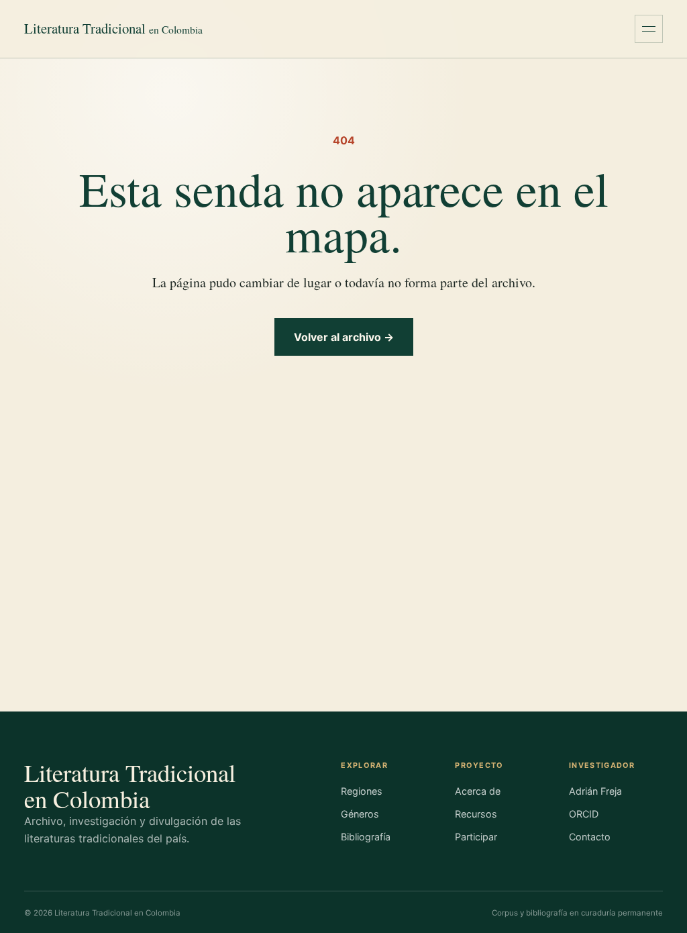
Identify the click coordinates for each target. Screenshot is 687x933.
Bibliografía (365, 836)
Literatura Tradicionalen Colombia (129, 785)
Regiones (361, 791)
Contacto (590, 836)
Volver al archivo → (344, 337)
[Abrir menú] (649, 29)
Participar (476, 836)
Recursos (476, 814)
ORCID (583, 814)
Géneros (360, 814)
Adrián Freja (595, 791)
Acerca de (477, 791)
